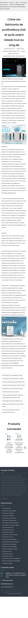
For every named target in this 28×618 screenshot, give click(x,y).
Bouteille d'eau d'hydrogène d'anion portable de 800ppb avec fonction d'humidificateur (19, 447)
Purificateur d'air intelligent (9, 510)
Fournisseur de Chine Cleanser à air (12, 401)
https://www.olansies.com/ (13, 365)
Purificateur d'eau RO (7, 553)
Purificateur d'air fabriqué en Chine (12, 375)
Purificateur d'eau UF (7, 556)
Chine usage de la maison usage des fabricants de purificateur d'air (12, 396)
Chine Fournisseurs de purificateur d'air (13, 382)
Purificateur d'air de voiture (9, 518)
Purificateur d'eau (6, 551)
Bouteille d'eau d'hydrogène (9, 546)
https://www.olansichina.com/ (16, 56)
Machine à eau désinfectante (9, 549)
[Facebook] (2, 498)
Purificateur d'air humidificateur (10, 522)
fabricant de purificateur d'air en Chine (13, 385)
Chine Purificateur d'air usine (10, 392)
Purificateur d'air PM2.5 (8, 515)
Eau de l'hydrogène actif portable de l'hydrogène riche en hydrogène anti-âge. (9, 447)
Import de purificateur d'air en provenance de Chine (11, 411)
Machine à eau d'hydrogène (9, 539)
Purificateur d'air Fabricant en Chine (12, 388)
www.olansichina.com (8, 587)
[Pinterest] (7, 498)
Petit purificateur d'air (8, 527)
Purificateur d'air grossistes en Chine (12, 378)
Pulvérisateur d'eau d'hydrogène (10, 542)
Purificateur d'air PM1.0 (8, 513)
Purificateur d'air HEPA (8, 532)
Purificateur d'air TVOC (8, 530)
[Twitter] (4, 498)
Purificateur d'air (6, 508)
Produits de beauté (7, 563)
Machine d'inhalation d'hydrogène (11, 561)
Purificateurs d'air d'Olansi (11, 110)
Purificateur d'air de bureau (9, 520)
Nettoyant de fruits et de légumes (11, 558)
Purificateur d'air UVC (7, 537)
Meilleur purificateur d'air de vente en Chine (13, 405)
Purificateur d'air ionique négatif (10, 525)
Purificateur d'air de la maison (10, 534)
